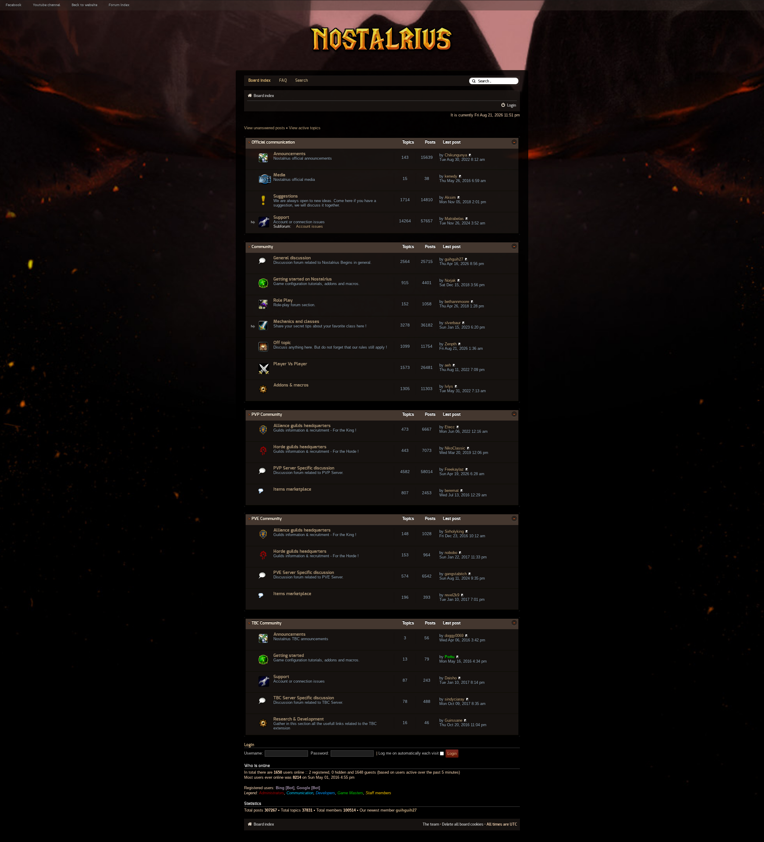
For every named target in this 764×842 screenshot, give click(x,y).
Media (279, 175)
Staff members (378, 793)
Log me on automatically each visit (409, 753)
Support (281, 217)
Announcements (289, 154)
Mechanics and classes (296, 321)
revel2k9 (452, 595)
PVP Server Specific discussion (303, 468)
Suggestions (285, 196)
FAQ (283, 80)
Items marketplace (292, 489)
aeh (448, 365)
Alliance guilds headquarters (302, 426)
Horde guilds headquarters (299, 447)
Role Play (283, 300)
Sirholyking (454, 531)
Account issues (309, 226)
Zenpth (451, 344)
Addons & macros (291, 385)
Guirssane (453, 720)
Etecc (450, 427)
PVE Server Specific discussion (303, 572)
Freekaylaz (454, 469)
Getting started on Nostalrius (302, 279)
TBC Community (266, 623)
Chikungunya (456, 155)
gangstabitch (456, 574)
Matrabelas (454, 218)
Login (511, 105)
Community (262, 246)
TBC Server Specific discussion (303, 698)
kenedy (451, 176)
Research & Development (298, 719)
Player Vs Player (290, 364)
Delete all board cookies (462, 824)
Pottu (450, 657)
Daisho (451, 678)
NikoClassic (455, 448)
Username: (253, 753)
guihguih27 (454, 259)
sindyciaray (454, 699)
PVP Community (267, 414)
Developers (325, 793)
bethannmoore (457, 301)
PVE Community (267, 518)
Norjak (450, 280)
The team (431, 824)
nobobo (451, 552)
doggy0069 (454, 635)
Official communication (273, 142)
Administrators (271, 793)
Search (301, 80)
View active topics (305, 128)
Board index (259, 80)
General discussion (292, 258)
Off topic (282, 343)
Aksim (450, 197)
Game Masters (350, 793)
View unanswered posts (264, 128)
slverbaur (452, 323)
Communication (299, 793)
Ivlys (449, 386)
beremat (452, 490)
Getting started (288, 655)
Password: (320, 753)
